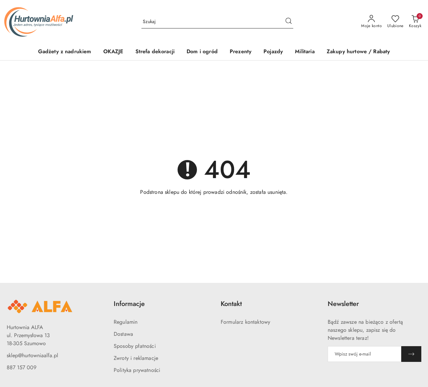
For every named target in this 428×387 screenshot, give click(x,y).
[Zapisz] (411, 354)
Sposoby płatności (135, 346)
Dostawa (123, 334)
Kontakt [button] (231, 304)
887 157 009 (21, 367)
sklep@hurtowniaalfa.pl (32, 355)
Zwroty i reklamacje (136, 358)
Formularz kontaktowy (245, 322)
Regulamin (125, 322)
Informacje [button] (129, 304)
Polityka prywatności (137, 370)
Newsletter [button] (343, 304)
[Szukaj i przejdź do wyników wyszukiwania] (288, 22)
